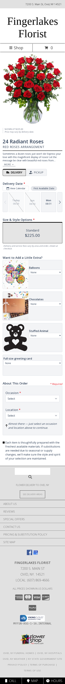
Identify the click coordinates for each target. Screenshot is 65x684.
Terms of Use (32, 670)
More (7, 164)
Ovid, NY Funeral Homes (18, 653)
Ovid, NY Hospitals (49, 653)
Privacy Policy (17, 664)
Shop (18, 47)
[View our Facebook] (29, 554)
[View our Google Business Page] (35, 554)
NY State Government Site (45, 658)
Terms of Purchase (42, 664)
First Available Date (44, 188)
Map (34, 681)
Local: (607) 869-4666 (32, 580)
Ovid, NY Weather (14, 658)
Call (11, 681)
